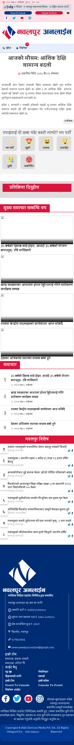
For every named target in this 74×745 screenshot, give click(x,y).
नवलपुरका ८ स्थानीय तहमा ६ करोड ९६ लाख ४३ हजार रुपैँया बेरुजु (38, 460)
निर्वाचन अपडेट (12, 690)
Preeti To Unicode (18, 13)
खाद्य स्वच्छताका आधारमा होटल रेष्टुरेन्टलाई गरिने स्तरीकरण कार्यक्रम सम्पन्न (37, 397)
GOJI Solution (32, 732)
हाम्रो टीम (9, 681)
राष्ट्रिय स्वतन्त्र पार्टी (60, 7)
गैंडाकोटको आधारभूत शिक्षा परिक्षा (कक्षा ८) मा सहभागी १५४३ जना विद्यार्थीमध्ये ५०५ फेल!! (39, 486)
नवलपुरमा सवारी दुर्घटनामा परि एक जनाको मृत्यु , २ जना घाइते (39, 521)
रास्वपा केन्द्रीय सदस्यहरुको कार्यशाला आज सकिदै (38, 411)
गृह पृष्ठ (8, 672)
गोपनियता (43, 672)
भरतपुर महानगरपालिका (37, 7)
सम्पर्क (41, 676)
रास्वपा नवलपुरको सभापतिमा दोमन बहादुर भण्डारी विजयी (37, 447)
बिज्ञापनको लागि (13, 676)
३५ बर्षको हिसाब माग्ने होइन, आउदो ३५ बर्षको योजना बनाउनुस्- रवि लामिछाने (40, 380)
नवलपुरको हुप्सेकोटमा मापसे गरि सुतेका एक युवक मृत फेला (38, 498)
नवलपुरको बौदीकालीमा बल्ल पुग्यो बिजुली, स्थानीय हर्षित (37, 533)
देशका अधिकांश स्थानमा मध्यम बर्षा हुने (33, 426)
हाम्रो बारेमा (43, 681)
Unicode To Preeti (49, 13)
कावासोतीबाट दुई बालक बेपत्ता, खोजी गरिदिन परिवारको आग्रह (40, 473)
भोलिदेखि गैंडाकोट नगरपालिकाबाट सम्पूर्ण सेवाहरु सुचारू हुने (38, 510)
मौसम (19, 7)
